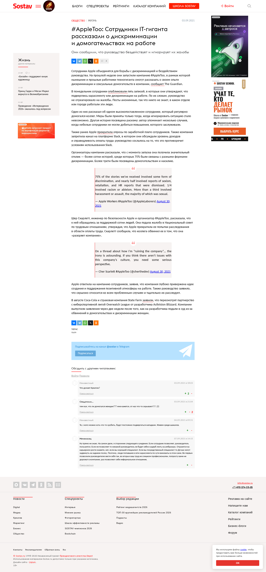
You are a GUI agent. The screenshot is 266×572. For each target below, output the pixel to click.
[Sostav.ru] (23, 6)
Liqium (32, 562)
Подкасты (121, 518)
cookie (243, 549)
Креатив (17, 518)
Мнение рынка (73, 512)
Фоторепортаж (73, 518)
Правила (84, 376)
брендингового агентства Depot (76, 556)
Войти (75, 376)
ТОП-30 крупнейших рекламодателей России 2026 (143, 512)
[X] (90, 61)
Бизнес (17, 528)
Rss (64, 550)
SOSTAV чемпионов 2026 (78, 528)
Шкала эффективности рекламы (82, 523)
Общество (18, 533)
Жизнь (24, 60)
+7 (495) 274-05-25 (242, 487)
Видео (119, 523)
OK (238, 563)
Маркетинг (19, 523)
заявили (148, 300)
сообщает (158, 84)
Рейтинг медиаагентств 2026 (131, 507)
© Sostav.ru (19, 556)
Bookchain (70, 533)
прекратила (105, 132)
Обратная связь (52, 550)
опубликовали (118, 91)
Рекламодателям (33, 550)
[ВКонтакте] (73, 61)
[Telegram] (79, 61)
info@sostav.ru (245, 483)
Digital (16, 507)
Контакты (17, 550)
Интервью (70, 507)
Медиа (16, 512)
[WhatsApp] (85, 61)
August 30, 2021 (160, 271)
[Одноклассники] (96, 61)
